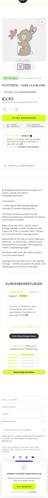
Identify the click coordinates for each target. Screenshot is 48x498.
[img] (15, 292)
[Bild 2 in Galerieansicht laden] (27, 67)
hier (25, 241)
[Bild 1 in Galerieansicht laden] (20, 67)
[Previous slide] (4, 313)
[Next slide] (44, 313)
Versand (22, 102)
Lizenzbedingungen (18, 247)
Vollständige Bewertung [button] (21, 326)
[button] (24, 141)
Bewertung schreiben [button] (24, 372)
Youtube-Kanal (30, 234)
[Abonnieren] (44, 430)
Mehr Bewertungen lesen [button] (24, 336)
